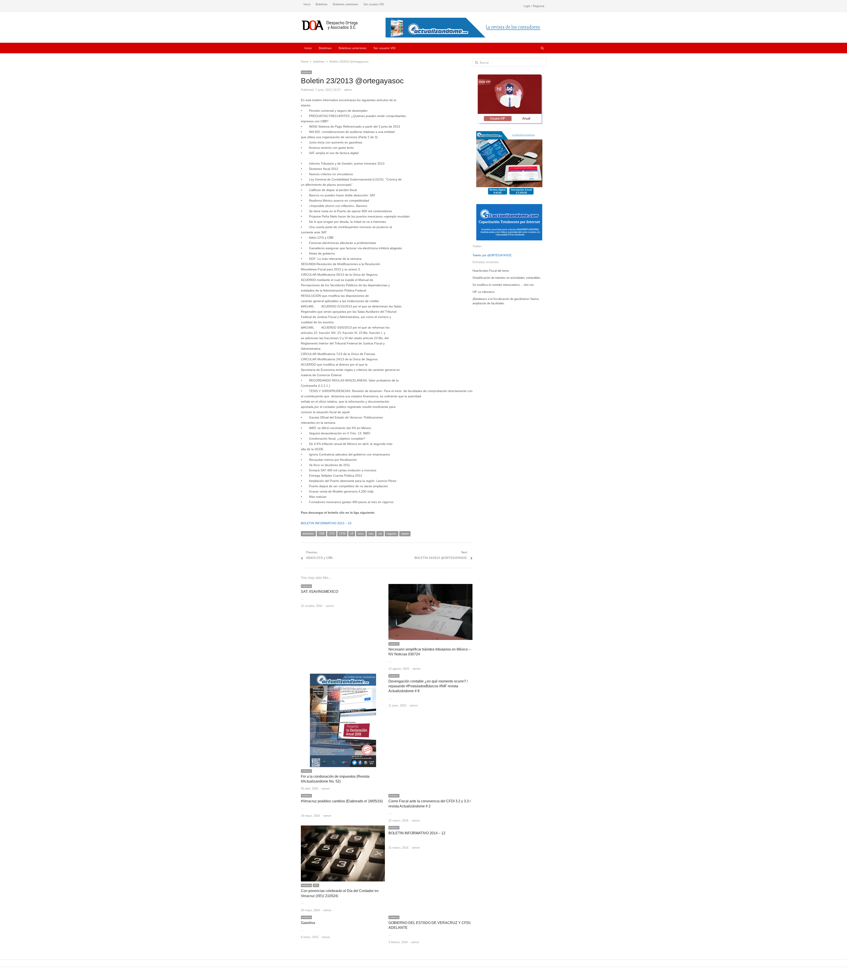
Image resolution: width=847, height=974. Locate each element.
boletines (306, 72)
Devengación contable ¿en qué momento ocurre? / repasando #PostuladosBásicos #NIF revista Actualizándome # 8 (428, 686)
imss (361, 533)
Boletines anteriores (345, 4)
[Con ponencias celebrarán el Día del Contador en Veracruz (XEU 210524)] (343, 828)
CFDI (342, 533)
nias (371, 533)
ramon (330, 606)
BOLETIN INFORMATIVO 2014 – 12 (416, 833)
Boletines (322, 4)
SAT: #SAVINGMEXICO (319, 591)
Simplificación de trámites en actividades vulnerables (506, 277)
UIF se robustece (483, 292)
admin (348, 89)
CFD (332, 533)
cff (351, 533)
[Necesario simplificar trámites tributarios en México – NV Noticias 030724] (430, 586)
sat (380, 533)
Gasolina (308, 923)
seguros (391, 533)
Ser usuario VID (374, 4)
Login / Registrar (533, 6)
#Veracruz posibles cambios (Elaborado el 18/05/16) (342, 801)
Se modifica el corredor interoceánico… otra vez (503, 284)
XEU (316, 885)
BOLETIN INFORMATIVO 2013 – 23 (326, 523)
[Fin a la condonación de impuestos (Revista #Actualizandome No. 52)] (343, 676)
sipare (405, 533)
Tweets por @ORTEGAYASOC (492, 255)
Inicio (307, 4)
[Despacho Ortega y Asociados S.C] (329, 25)
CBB (321, 533)
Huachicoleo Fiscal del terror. (491, 270)
